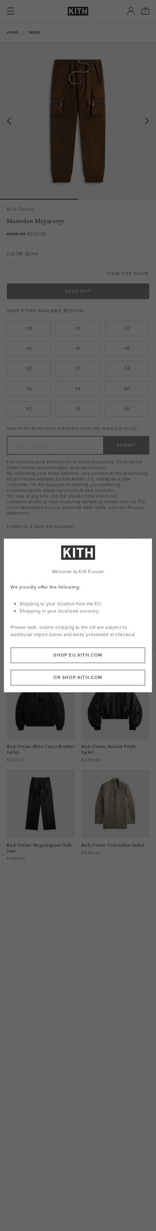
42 (126, 328)
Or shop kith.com (77, 677)
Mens (34, 32)
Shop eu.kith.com (77, 655)
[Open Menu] (10, 11)
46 (78, 348)
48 (126, 348)
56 (29, 388)
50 (29, 368)
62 (29, 408)
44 (29, 348)
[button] (117, 199)
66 (127, 408)
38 (29, 328)
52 (78, 368)
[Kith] (78, 11)
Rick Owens (21, 209)
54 (126, 368)
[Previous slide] (9, 121)
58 (78, 388)
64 (78, 408)
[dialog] (78, 615)
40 (78, 328)
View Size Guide (128, 274)
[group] (78, 121)
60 (127, 388)
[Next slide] (147, 121)
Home (13, 32)
